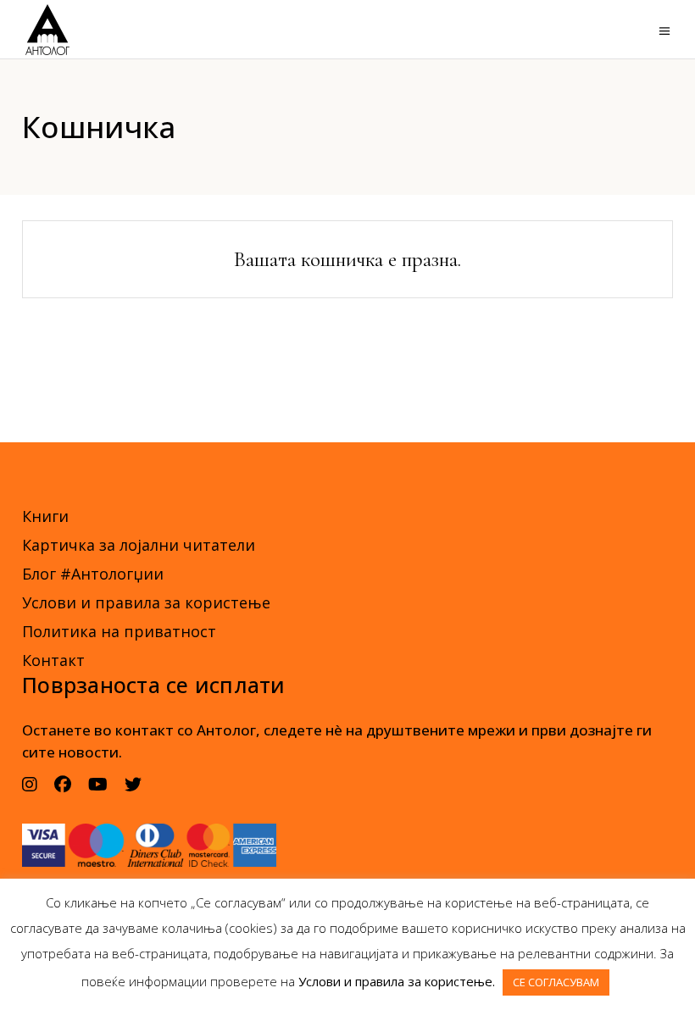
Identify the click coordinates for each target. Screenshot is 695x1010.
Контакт (53, 660)
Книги (45, 516)
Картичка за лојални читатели (138, 545)
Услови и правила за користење (146, 602)
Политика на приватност (119, 631)
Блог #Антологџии (93, 573)
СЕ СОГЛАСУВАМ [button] (556, 982)
